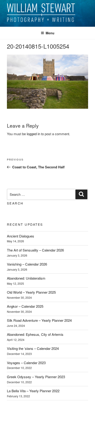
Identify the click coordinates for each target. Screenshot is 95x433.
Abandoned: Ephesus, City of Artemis (35, 334)
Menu (50, 33)
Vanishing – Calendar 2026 (27, 264)
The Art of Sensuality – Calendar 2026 (35, 250)
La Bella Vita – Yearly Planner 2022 (33, 390)
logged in (33, 133)
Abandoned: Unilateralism (26, 278)
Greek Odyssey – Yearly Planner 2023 (36, 376)
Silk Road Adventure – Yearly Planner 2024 (39, 320)
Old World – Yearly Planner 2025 (31, 292)
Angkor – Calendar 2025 (25, 306)
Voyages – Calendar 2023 (26, 362)
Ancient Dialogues (20, 236)
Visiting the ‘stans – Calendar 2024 (33, 348)
